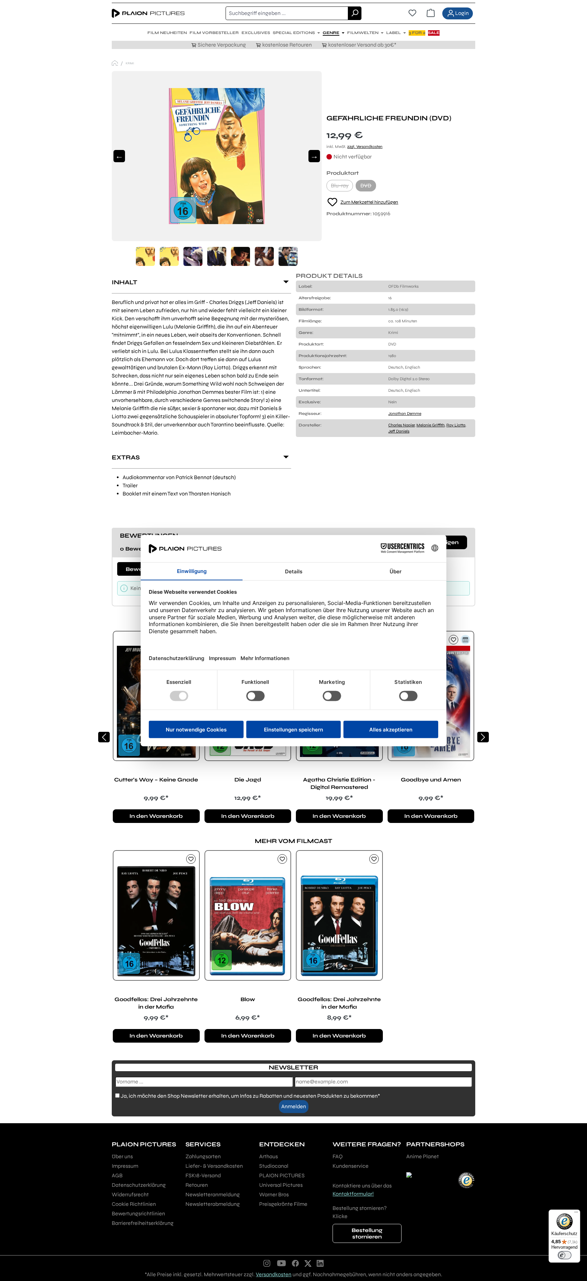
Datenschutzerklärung (139, 1185)
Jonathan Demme (404, 413)
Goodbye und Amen (431, 779)
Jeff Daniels (398, 431)
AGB (117, 1175)
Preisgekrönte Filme (283, 1204)
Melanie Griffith (430, 425)
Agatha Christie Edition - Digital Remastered (339, 783)
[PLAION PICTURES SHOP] (115, 63)
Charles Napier (401, 425)
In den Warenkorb (156, 816)
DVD (368, 186)
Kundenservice (351, 1166)
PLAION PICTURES (282, 1175)
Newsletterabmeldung (212, 1204)
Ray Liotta (455, 425)
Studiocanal (273, 1166)
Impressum (125, 1166)
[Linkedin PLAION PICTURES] (320, 1263)
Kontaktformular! (353, 1194)
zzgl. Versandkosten (365, 146)
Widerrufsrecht (130, 1194)
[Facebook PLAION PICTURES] (295, 1263)
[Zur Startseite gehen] (148, 13)
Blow (248, 999)
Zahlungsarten (203, 1156)
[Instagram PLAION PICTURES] (267, 1263)
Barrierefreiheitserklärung (143, 1223)
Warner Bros (274, 1194)
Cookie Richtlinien (134, 1204)
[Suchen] (354, 13)
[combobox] (287, 13)
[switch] (564, 1255)
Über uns (122, 1156)
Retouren (196, 1185)
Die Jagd (247, 779)
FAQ (338, 1156)
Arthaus (268, 1156)
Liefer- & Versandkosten (214, 1166)
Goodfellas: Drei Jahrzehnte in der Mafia (156, 1003)
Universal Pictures (281, 1185)
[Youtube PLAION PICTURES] (281, 1263)
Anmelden (293, 1106)
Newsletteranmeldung (212, 1194)
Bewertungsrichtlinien (138, 1213)
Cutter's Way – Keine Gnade (156, 779)
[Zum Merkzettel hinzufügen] (453, 639)
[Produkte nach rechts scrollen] (483, 737)
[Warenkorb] (431, 13)
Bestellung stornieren (367, 1233)
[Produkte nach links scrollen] (104, 737)
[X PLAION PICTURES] (308, 1263)
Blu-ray (342, 186)
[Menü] (576, 1214)
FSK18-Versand (203, 1175)
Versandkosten (273, 1274)
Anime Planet (422, 1156)
